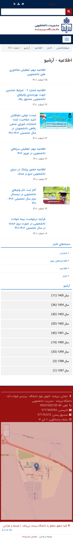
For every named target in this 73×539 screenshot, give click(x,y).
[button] (36, 467)
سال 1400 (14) (60, 342)
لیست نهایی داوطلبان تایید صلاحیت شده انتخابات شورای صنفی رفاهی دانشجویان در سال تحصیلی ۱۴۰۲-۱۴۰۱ (22, 124)
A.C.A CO (7, 530)
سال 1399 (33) (60, 352)
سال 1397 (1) (61, 371)
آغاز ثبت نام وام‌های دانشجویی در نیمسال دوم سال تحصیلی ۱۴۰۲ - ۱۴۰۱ (21, 197)
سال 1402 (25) (60, 324)
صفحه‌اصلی (62, 48)
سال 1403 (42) (60, 314)
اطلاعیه (38, 48)
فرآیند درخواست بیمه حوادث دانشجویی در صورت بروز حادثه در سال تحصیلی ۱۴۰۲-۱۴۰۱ (27, 223)
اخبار (49, 48)
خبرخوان (52, 4)
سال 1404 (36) (60, 305)
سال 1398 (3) (61, 361)
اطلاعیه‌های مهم (58, 261)
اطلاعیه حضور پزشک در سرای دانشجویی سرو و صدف (27, 171)
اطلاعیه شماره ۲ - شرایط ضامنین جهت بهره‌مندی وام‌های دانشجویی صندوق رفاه (25, 94)
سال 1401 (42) (60, 333)
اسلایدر (63, 253)
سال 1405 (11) (60, 295)
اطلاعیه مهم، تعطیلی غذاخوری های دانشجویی (27, 72)
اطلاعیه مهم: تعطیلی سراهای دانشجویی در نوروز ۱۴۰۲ (28, 151)
